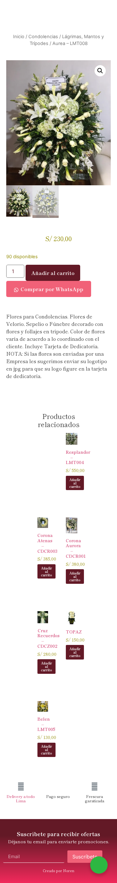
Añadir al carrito (53, 273)
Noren (68, 870)
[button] (100, 70)
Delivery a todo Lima (21, 798)
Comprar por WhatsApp (52, 289)
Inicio (18, 36)
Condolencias (43, 36)
